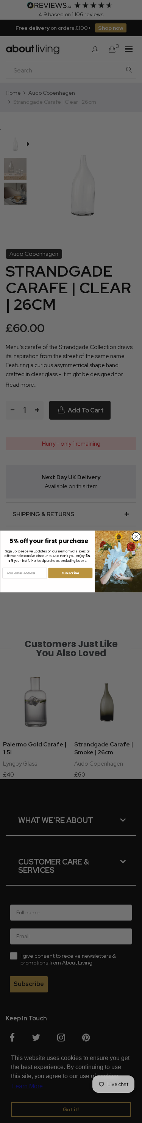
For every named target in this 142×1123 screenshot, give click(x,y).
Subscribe (70, 573)
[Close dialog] (136, 536)
